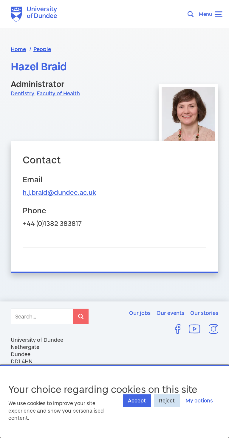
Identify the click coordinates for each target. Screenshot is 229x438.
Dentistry (22, 93)
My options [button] (199, 400)
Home (18, 49)
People (42, 49)
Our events (170, 312)
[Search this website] (192, 14)
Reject (167, 400)
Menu (205, 14)
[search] (81, 316)
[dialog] (114, 401)
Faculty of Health (58, 93)
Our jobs (140, 312)
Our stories (204, 312)
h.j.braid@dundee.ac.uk (59, 192)
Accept (137, 400)
